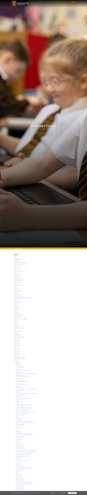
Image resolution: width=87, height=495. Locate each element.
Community (18, 277)
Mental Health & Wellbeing (20, 357)
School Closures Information (23, 460)
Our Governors (18, 267)
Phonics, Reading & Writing (22, 395)
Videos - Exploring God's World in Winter (25, 408)
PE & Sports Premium (19, 290)
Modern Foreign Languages (21, 318)
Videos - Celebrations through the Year (24, 404)
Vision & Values (18, 274)
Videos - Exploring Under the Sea (23, 413)
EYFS (17, 329)
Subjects (17, 303)
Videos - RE (20, 399)
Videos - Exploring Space (22, 410)
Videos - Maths (20, 402)
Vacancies (17, 273)
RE (17, 325)
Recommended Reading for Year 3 (23, 456)
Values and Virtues (21, 447)
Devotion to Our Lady (21, 448)
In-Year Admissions (20, 265)
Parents (19, 317)
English (18, 306)
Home (16, 256)
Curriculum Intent (19, 302)
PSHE (18, 323)
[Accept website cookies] (72, 493)
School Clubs (18, 348)
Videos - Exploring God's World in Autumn (25, 407)
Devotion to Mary (21, 367)
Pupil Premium (18, 291)
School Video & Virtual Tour (20, 271)
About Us (16, 258)
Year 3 (18, 442)
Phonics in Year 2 (21, 437)
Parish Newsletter (20, 280)
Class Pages (18, 361)
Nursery (18, 363)
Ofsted (17, 288)
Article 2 (18, 341)
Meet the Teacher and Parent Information (25, 433)
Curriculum (19, 385)
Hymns (19, 396)
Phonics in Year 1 (21, 428)
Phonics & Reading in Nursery (23, 381)
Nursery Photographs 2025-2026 (24, 376)
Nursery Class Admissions (21, 262)
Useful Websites (20, 379)
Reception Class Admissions (21, 263)
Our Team (17, 268)
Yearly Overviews (21, 314)
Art (17, 305)
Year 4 (18, 462)
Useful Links (18, 355)
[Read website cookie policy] (53, 493)
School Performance (19, 296)
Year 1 (18, 416)
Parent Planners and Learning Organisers (25, 453)
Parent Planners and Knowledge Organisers (25, 421)
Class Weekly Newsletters (22, 384)
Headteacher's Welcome (20, 259)
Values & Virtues (20, 369)
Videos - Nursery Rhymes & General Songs (25, 398)
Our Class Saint (20, 366)
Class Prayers (20, 364)
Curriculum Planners (21, 387)
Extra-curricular (18, 331)
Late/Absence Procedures (20, 358)
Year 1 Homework (21, 425)
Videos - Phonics (20, 401)
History (18, 309)
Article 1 (18, 340)
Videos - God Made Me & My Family (24, 405)
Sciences (18, 326)
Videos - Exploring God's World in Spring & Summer (27, 411)
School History (18, 276)
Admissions (18, 261)
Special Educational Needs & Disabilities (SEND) (24, 297)
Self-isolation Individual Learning (23, 370)
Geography (19, 308)
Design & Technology (20, 328)
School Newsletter (20, 279)
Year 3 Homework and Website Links (24, 454)
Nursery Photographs (21, 375)
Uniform (17, 354)
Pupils (16, 360)
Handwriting (20, 439)
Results (17, 293)
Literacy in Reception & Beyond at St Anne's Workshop (27, 393)
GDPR (17, 287)
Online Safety (18, 345)
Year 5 (18, 473)
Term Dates (18, 352)
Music (18, 320)
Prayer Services (20, 419)
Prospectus (18, 270)
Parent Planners (20, 372)
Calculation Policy (21, 315)
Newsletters (18, 343)
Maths (18, 312)
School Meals (18, 351)
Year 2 (18, 430)
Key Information (17, 282)
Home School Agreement (20, 337)
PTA (16, 346)
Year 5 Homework (21, 485)
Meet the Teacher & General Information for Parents (27, 373)
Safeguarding (18, 294)
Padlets (19, 392)
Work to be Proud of (21, 486)
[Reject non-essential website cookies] (62, 493)
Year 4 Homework (21, 470)
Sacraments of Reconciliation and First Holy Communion (27, 450)
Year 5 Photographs (21, 488)
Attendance (18, 334)
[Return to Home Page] (20, 4)
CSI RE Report (18, 299)
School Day (18, 349)
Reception (18, 383)
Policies (17, 283)
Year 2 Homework (21, 436)
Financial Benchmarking (20, 285)
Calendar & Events (19, 335)
